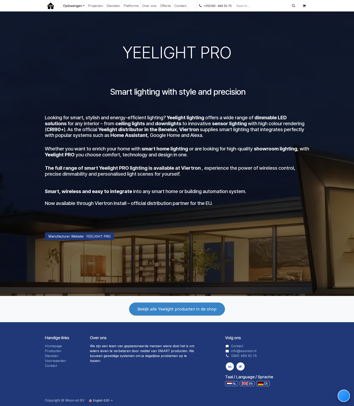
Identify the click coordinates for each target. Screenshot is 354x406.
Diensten (51, 356)
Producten (53, 351)
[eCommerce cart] (304, 5)
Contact (51, 366)
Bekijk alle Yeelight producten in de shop (177, 309)
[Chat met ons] (344, 396)
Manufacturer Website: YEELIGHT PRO (79, 236)
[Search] (293, 5)
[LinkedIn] (230, 366)
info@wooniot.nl (243, 351)
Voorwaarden (55, 361)
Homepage (53, 346)
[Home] (240, 366)
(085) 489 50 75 (244, 356)
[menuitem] (73, 5)
